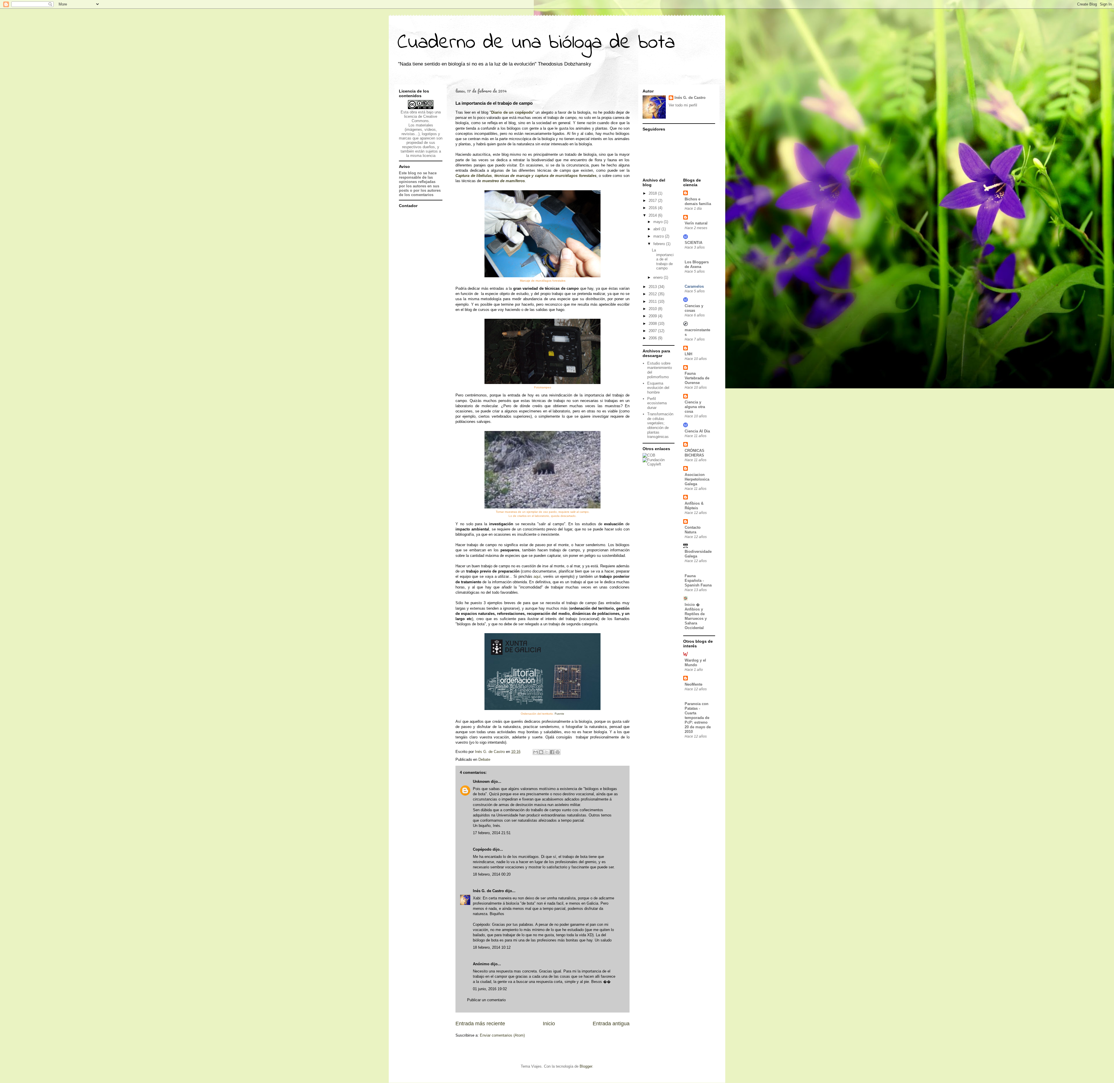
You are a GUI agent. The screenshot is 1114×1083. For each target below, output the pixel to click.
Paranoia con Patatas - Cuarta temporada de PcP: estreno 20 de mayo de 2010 (698, 718)
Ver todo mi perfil (683, 105)
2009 (653, 316)
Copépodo (482, 849)
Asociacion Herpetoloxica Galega (697, 479)
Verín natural (696, 223)
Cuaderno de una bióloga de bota (536, 43)
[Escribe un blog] (541, 752)
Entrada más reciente (480, 1023)
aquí (537, 576)
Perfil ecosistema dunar (657, 403)
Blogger (586, 1066)
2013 (653, 287)
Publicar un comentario (486, 1000)
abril (657, 229)
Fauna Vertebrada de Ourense (697, 378)
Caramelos (694, 286)
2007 (653, 331)
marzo (659, 236)
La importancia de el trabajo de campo (663, 259)
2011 (653, 301)
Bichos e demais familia (698, 201)
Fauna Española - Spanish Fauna (698, 580)
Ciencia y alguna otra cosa (695, 407)
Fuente (559, 713)
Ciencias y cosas (694, 308)
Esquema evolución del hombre (658, 387)
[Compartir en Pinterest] (557, 752)
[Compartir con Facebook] (552, 752)
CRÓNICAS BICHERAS (694, 452)
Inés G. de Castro (488, 891)
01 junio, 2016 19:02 (490, 989)
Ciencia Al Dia (697, 431)
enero (658, 277)
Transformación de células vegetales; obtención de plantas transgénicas (660, 425)
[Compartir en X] (546, 752)
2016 (653, 208)
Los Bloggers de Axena (697, 264)
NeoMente (693, 684)
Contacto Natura (693, 529)
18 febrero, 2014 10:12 (492, 947)
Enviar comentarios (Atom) (502, 1035)
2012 (653, 294)
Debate (484, 759)
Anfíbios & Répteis (694, 505)
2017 (653, 200)
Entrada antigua (611, 1023)
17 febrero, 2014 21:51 (492, 833)
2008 (653, 323)
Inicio (549, 1023)
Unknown (481, 781)
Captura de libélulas (473, 175)
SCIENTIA (693, 242)
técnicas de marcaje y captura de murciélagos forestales (545, 175)
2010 (653, 309)
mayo (658, 222)
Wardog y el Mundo (695, 662)
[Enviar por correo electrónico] (535, 752)
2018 (653, 193)
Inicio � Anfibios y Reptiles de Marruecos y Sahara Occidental (696, 616)
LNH (688, 354)
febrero (659, 244)
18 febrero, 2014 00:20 (492, 874)
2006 (653, 338)
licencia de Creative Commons (420, 118)
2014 (653, 215)
